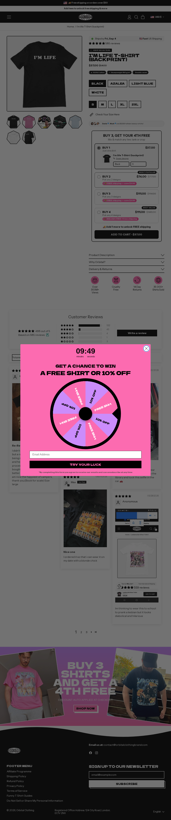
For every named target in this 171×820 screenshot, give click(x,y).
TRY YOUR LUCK (85, 464)
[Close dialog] (146, 348)
